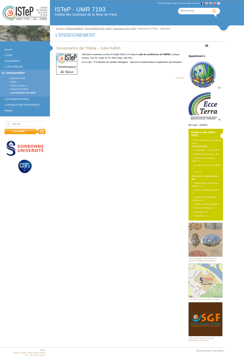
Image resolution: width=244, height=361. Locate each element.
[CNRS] (25, 167)
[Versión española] (210, 3)
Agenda (16, 123)
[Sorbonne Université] (25, 149)
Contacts (161, 3)
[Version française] (202, 3)
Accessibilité (218, 350)
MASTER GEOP (18, 78)
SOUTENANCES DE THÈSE (23, 93)
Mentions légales (203, 350)
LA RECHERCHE (14, 66)
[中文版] (214, 3)
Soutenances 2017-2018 (124, 28)
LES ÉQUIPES (12, 61)
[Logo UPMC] (25, 12)
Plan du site (171, 3)
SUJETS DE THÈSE (20, 89)
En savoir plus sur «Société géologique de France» (201, 339)
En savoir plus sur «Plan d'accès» (205, 299)
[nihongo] (218, 3)
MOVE (14, 82)
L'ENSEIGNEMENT (15, 73)
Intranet (8, 110)
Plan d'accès (192, 3)
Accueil (8, 49)
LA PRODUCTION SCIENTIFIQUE (22, 105)
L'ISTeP (8, 55)
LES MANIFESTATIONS (17, 99)
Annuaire (182, 3)
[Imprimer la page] (206, 45)
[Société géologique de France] (205, 335)
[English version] (206, 3)
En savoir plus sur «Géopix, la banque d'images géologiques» (203, 259)
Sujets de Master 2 (19, 86)
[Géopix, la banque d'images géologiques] (205, 256)
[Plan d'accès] (205, 297)
